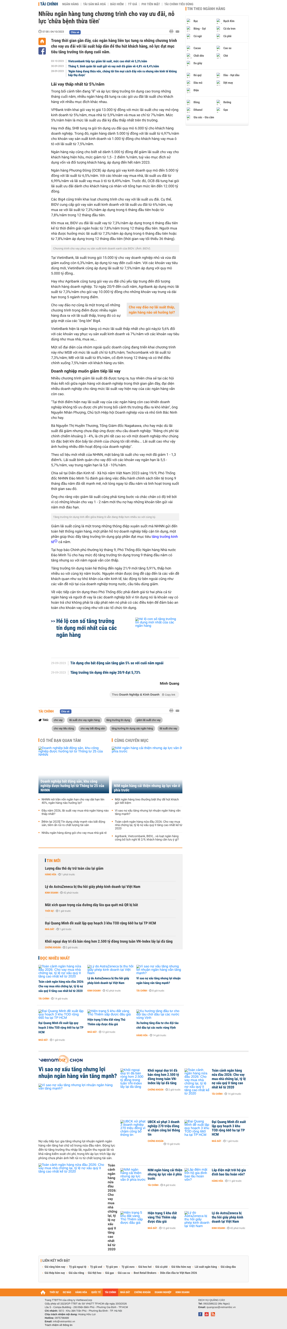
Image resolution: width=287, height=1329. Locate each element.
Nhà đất (49, 929)
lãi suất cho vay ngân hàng (84, 720)
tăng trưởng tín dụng (118, 720)
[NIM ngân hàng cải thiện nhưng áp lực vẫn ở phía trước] (147, 770)
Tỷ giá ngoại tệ (77, 1266)
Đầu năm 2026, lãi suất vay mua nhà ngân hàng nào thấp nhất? (75, 812)
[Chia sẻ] (42, 51)
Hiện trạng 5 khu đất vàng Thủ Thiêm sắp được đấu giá (106, 1022)
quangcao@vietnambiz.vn (221, 1307)
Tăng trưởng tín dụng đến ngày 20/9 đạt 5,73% (105, 673)
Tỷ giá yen (112, 1266)
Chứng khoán (53, 947)
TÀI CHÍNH (110, 1292)
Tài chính (49, 4)
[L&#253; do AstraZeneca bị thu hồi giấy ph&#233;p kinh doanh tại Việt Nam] (110, 970)
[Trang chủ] (42, 41)
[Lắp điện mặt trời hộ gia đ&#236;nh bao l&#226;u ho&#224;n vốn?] (197, 1176)
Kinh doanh (51, 892)
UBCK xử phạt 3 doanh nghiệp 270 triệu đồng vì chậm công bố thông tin (164, 1128)
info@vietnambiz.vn (64, 1321)
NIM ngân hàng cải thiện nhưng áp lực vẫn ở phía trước (147, 788)
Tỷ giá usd (96, 1266)
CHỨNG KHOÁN (142, 1292)
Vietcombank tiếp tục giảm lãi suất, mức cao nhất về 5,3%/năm (107, 61)
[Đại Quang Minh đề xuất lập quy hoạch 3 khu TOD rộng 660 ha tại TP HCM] (61, 1015)
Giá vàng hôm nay (55, 1266)
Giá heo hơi (144, 1266)
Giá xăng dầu (228, 1266)
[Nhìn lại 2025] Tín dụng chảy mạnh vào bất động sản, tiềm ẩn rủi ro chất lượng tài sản (73, 823)
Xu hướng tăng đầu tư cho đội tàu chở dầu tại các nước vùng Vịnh (157, 1025)
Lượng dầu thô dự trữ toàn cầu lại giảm (74, 868)
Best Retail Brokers (145, 1273)
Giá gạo (109, 1273)
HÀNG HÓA (81, 1292)
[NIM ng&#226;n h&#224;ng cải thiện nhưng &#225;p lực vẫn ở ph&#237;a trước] (133, 1176)
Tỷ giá (132, 4)
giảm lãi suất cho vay (149, 720)
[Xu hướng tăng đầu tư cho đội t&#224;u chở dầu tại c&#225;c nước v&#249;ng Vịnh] (159, 1015)
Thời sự (49, 910)
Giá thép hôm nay (55, 1273)
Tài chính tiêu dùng (178, 4)
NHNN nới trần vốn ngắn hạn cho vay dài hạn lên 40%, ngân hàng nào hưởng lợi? (73, 801)
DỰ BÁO (67, 1292)
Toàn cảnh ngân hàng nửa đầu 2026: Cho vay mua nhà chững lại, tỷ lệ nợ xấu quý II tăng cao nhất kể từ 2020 (148, 825)
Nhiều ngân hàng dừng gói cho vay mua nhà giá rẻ (74, 833)
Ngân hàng (70, 4)
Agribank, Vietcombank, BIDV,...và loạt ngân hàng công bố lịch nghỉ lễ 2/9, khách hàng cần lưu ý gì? (147, 838)
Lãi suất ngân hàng (206, 1266)
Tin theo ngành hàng (206, 9)
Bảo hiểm (117, 4)
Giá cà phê (161, 1266)
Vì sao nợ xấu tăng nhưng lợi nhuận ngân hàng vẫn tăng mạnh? (147, 812)
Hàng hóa (50, 874)
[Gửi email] (177, 31)
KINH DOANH (183, 1292)
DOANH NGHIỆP (163, 1292)
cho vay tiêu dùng (64, 728)
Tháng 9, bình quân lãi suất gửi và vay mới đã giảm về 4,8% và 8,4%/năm (113, 66)
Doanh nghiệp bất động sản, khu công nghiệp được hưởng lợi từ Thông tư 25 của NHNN (72, 785)
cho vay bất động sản (92, 728)
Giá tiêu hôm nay (181, 1266)
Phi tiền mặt (150, 4)
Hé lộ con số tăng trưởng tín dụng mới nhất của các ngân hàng (86, 628)
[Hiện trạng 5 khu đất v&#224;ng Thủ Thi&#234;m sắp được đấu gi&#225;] (110, 1013)
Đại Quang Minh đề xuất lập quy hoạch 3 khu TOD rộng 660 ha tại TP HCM (100, 923)
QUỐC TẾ (96, 1292)
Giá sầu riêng (76, 1273)
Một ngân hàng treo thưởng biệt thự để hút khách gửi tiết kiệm (147, 801)
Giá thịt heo (94, 1273)
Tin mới (54, 860)
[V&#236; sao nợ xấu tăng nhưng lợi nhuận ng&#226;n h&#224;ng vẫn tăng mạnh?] (159, 970)
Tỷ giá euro (127, 1266)
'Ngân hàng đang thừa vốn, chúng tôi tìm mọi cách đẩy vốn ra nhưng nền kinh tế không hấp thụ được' (122, 73)
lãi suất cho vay (168, 728)
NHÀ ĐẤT (125, 1292)
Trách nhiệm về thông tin (58, 1325)
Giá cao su (124, 1273)
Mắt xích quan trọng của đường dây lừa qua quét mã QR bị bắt (91, 905)
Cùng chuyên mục (132, 740)
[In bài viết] (172, 31)
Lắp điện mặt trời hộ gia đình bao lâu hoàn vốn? (229, 1172)
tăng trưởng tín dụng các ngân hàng (132, 728)
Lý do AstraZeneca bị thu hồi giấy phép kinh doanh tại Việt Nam (92, 887)
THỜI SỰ (54, 1292)
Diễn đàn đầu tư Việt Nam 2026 (178, 1273)
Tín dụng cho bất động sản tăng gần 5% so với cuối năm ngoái (116, 663)
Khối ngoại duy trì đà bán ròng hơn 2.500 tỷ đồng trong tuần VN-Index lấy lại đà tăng (108, 941)
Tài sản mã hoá (94, 4)
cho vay (58, 720)
